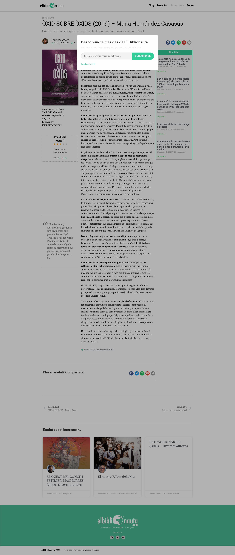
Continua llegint (88, 64)
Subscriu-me (143, 56)
